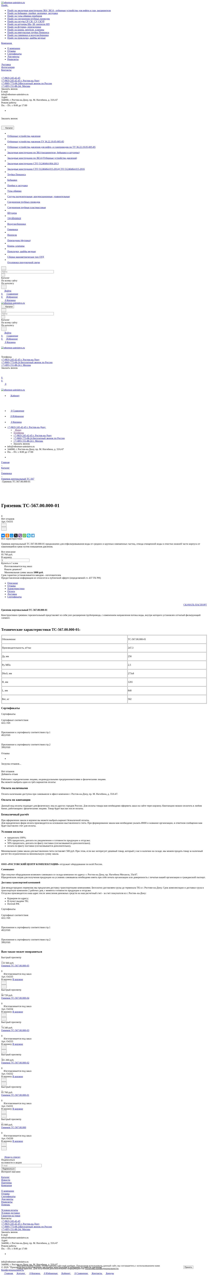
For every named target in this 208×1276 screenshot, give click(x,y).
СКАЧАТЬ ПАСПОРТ (195, 604)
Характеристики (16, 588)
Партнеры (6, 1182)
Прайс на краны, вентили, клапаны (25, 29)
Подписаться (8, 1169)
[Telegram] (33, 535)
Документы (13, 56)
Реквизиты (13, 59)
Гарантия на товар (10, 1215)
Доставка (12, 594)
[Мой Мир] (11, 535)
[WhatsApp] (24, 535)
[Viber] (20, 535)
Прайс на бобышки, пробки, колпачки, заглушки (32, 13)
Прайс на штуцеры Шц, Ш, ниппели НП (28, 24)
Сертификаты (14, 53)
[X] (16, 535)
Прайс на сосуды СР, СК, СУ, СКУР (25, 21)
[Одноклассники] (7, 535)
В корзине (17, 979)
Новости (5, 1180)
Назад (17, 430)
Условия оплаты (9, 1210)
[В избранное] (3, 525)
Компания (6, 1185)
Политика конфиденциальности (101, 1268)
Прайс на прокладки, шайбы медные (26, 38)
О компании (13, 48)
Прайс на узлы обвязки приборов (24, 16)
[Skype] (28, 535)
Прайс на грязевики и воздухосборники (28, 35)
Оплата (11, 591)
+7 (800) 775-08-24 (26, 83)
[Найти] (3, 287)
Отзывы (11, 51)
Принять (188, 1267)
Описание (12, 583)
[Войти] (2, 374)
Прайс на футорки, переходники (24, 27)
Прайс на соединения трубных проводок (28, 18)
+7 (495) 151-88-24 (15, 86)
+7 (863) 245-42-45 (10, 78)
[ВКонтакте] (3, 535)
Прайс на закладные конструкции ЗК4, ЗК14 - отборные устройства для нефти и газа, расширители (59, 10)
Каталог (5, 1177)
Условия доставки (10, 1213)
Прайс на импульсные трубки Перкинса (28, 32)
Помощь (5, 1204)
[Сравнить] (4, 529)
